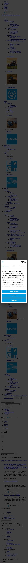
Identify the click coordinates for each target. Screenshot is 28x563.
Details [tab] (14, 266)
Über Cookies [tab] (22, 266)
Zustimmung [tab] (5, 266)
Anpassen (13, 295)
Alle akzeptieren (14, 291)
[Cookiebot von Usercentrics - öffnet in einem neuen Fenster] (20, 262)
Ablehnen (14, 300)
